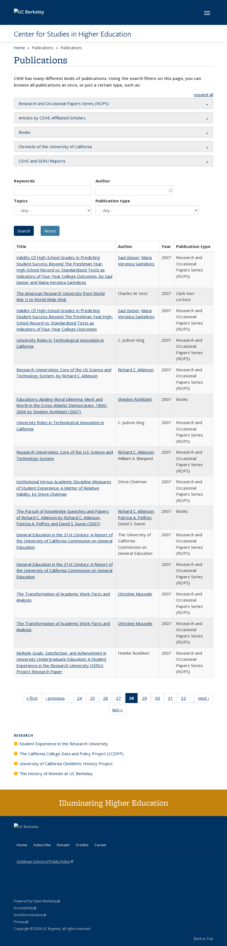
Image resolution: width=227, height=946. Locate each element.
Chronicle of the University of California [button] (55, 146)
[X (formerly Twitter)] (19, 836)
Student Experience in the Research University (63, 743)
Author (103, 181)
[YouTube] (40, 836)
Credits (82, 844)
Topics (21, 200)
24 (81, 699)
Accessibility (25, 908)
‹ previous (57, 699)
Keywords (24, 181)
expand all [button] (203, 94)
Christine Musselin (135, 594)
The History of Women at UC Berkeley (56, 773)
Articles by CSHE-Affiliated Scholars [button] (52, 118)
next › (205, 699)
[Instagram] (51, 836)
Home (19, 47)
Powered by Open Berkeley (37, 901)
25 (94, 699)
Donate (63, 844)
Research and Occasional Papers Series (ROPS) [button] (64, 103)
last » (119, 711)
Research (23, 735)
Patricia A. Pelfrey (134, 517)
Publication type (113, 200)
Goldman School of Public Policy (45, 861)
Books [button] (24, 132)
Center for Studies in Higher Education (72, 34)
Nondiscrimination (30, 915)
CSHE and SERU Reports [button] (42, 161)
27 (120, 699)
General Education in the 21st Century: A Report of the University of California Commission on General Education (64, 541)
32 (185, 699)
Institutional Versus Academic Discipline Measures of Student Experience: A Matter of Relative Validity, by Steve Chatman (63, 488)
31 (172, 699)
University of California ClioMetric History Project (66, 763)
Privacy (21, 921)
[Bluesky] (62, 836)
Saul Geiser (128, 257)
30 (159, 699)
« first (33, 699)
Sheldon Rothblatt (135, 399)
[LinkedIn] (29, 836)
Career (100, 844)
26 (107, 699)
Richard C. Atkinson (136, 369)
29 (146, 699)
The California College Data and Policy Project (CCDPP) (71, 753)
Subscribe (42, 844)
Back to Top (203, 938)
